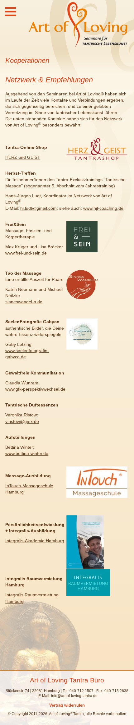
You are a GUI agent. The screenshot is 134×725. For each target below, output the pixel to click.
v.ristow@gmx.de (22, 421)
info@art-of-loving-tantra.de (74, 696)
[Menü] (10, 11)
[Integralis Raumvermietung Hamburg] (88, 594)
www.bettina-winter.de (26, 453)
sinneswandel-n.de (23, 301)
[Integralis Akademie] (85, 567)
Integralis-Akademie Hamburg (34, 540)
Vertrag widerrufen (67, 705)
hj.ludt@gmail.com (38, 208)
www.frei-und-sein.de (26, 252)
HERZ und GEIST (22, 157)
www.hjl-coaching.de (103, 208)
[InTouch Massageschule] (96, 496)
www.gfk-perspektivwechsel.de (35, 389)
